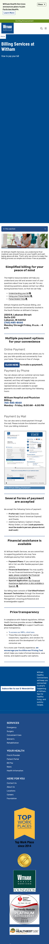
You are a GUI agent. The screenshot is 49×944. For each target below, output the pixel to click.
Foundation (12, 798)
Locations (11, 791)
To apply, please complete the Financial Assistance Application (26, 575)
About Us (11, 787)
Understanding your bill (19, 293)
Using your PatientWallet (19, 296)
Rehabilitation (13, 743)
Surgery (10, 731)
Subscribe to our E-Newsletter (18, 688)
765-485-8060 (13, 402)
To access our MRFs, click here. (22, 632)
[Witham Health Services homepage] (10, 28)
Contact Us (12, 783)
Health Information (15, 771)
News (9, 767)
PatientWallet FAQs (17, 299)
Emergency (12, 727)
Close (40, 4)
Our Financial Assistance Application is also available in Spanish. (26, 583)
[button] (46, 28)
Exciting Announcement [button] (25, 21)
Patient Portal (13, 759)
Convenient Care (14, 735)
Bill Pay (10, 763)
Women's (10, 739)
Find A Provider (13, 755)
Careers (10, 795)
